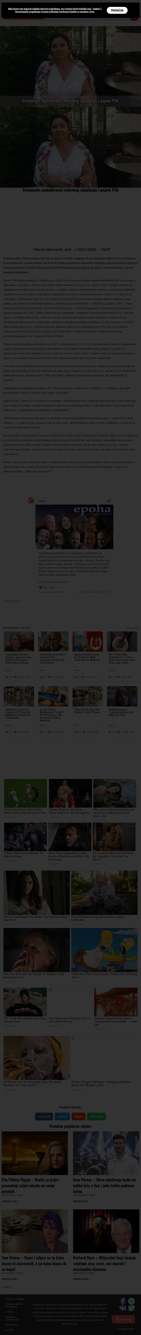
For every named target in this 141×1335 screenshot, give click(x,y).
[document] (70, 667)
